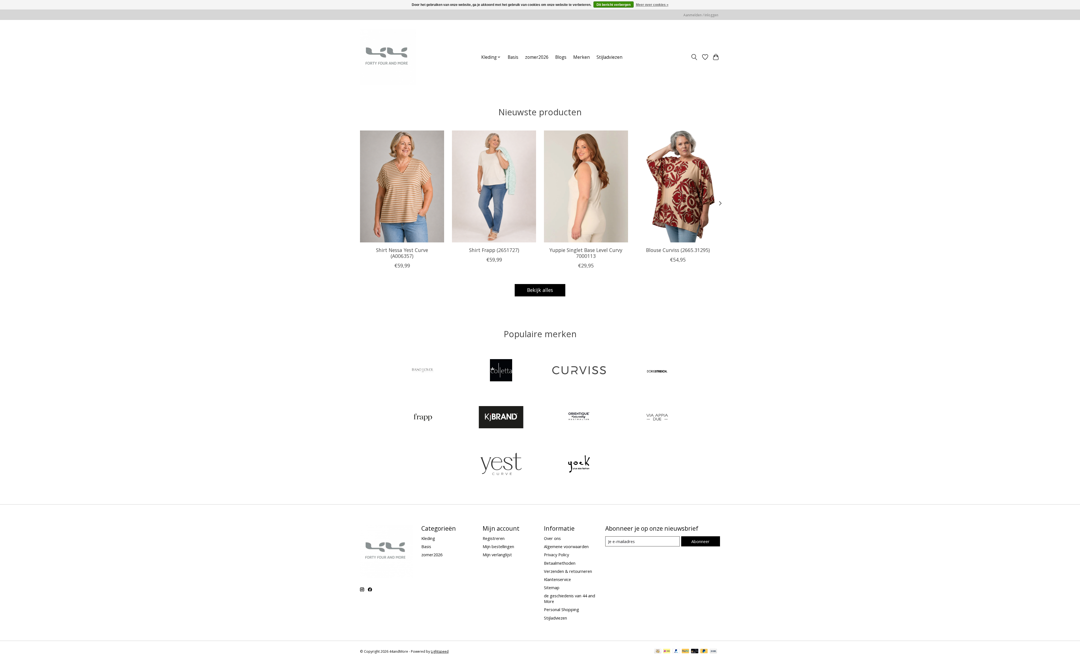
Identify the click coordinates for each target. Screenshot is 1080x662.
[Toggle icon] (694, 57)
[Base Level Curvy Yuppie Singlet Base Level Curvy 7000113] (586, 186)
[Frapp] (423, 417)
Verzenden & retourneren (568, 571)
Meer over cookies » (652, 5)
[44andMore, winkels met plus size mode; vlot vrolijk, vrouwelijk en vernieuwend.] (388, 57)
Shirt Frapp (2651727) (494, 249)
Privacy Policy (556, 554)
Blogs (560, 57)
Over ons (552, 538)
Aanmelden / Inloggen (700, 15)
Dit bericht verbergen (614, 5)
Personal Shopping (561, 609)
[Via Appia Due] (657, 417)
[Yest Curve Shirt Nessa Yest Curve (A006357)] (402, 186)
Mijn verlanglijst (497, 554)
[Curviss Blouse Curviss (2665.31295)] (678, 186)
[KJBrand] (501, 417)
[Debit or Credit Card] (694, 651)
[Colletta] (501, 371)
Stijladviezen (609, 57)
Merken (581, 57)
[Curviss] (579, 371)
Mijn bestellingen (498, 546)
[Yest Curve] (501, 464)
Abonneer (700, 541)
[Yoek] (579, 464)
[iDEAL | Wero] (666, 651)
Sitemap (551, 587)
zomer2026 (536, 57)
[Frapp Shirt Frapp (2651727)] (494, 186)
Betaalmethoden (559, 563)
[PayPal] (676, 651)
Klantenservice (557, 579)
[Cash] (657, 651)
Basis (513, 57)
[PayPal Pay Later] (704, 651)
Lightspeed (440, 651)
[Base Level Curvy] (423, 371)
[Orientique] (579, 417)
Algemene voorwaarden (566, 546)
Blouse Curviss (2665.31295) (678, 249)
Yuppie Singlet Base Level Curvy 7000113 (585, 252)
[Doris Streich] (657, 371)
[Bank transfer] (713, 651)
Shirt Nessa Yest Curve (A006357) (402, 252)
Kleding (428, 538)
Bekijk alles (540, 290)
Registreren (494, 538)
